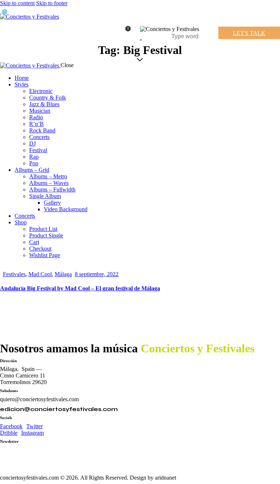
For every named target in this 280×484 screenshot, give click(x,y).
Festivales (14, 274)
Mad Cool (40, 274)
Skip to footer (51, 3)
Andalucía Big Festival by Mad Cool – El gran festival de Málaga (80, 288)
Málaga (63, 274)
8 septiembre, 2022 (96, 274)
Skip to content (17, 3)
